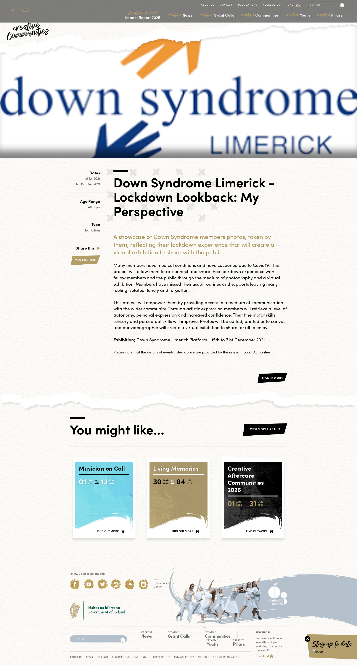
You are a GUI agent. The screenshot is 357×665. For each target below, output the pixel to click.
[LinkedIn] (143, 584)
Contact (226, 5)
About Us (207, 5)
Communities (260, 15)
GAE (290, 5)
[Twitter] (102, 584)
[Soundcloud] (130, 584)
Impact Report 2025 (142, 15)
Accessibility (272, 5)
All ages (94, 207)
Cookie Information (226, 657)
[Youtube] (88, 584)
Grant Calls (217, 15)
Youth (298, 15)
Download (262, 656)
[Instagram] (116, 584)
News (180, 15)
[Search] (123, 640)
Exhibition (92, 230)
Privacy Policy (184, 657)
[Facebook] (75, 584)
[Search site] (342, 5)
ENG (298, 5)
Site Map (203, 657)
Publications (247, 5)
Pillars (329, 15)
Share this (85, 248)
